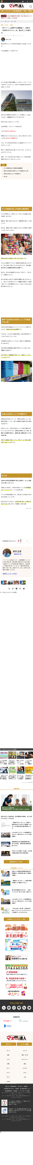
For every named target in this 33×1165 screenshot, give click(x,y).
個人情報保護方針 (8, 1091)
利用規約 (17, 1088)
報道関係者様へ (13, 1086)
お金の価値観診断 (17, 11)
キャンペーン (25, 1059)
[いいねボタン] (20, 541)
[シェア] (12, 588)
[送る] (16, 588)
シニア (8, 1059)
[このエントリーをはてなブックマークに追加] (23, 588)
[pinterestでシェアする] (20, 588)
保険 (8, 1063)
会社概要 (15, 1091)
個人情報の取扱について (25, 1088)
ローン (8, 1068)
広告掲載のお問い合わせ (9, 1088)
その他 (8, 1081)
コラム (24, 1072)
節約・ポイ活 (30, 11)
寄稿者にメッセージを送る (10, 573)
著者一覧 (7, 1086)
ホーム (8, 1050)
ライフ (8, 1072)
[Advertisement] (16, 669)
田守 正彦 (17, 551)
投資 (25, 11)
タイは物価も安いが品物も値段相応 (13, 168)
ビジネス (25, 1068)
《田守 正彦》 (28, 508)
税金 (25, 1063)
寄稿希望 (26, 1086)
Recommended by (25, 782)
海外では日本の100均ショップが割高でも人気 (16, 171)
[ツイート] (9, 588)
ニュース (8, 11)
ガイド (8, 1077)
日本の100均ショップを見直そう (12, 174)
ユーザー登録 (24, 1044)
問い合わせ (20, 1086)
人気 (2, 11)
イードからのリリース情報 (23, 1091)
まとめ (5, 176)
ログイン (8, 1044)
